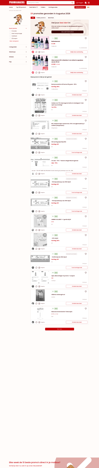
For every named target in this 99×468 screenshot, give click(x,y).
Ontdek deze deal (77, 95)
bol (52, 316)
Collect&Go (54, 89)
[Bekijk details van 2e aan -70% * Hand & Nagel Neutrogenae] (40, 162)
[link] (10, 10)
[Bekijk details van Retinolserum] (40, 43)
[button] (88, 7)
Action (53, 297)
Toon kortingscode (77, 152)
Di (51, 109)
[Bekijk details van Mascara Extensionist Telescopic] (40, 313)
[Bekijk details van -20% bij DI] (40, 239)
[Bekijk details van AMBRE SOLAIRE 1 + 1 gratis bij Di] (40, 221)
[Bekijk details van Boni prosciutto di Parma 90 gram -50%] (40, 86)
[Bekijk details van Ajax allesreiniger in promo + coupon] (40, 277)
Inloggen (80, 2)
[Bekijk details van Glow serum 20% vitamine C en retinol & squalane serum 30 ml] (40, 62)
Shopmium (54, 128)
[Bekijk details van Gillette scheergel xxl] (40, 295)
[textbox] (49, 2)
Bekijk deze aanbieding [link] (76, 52)
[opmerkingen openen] (36, 52)
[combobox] (51, 2)
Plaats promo (80, 7)
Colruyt (53, 280)
